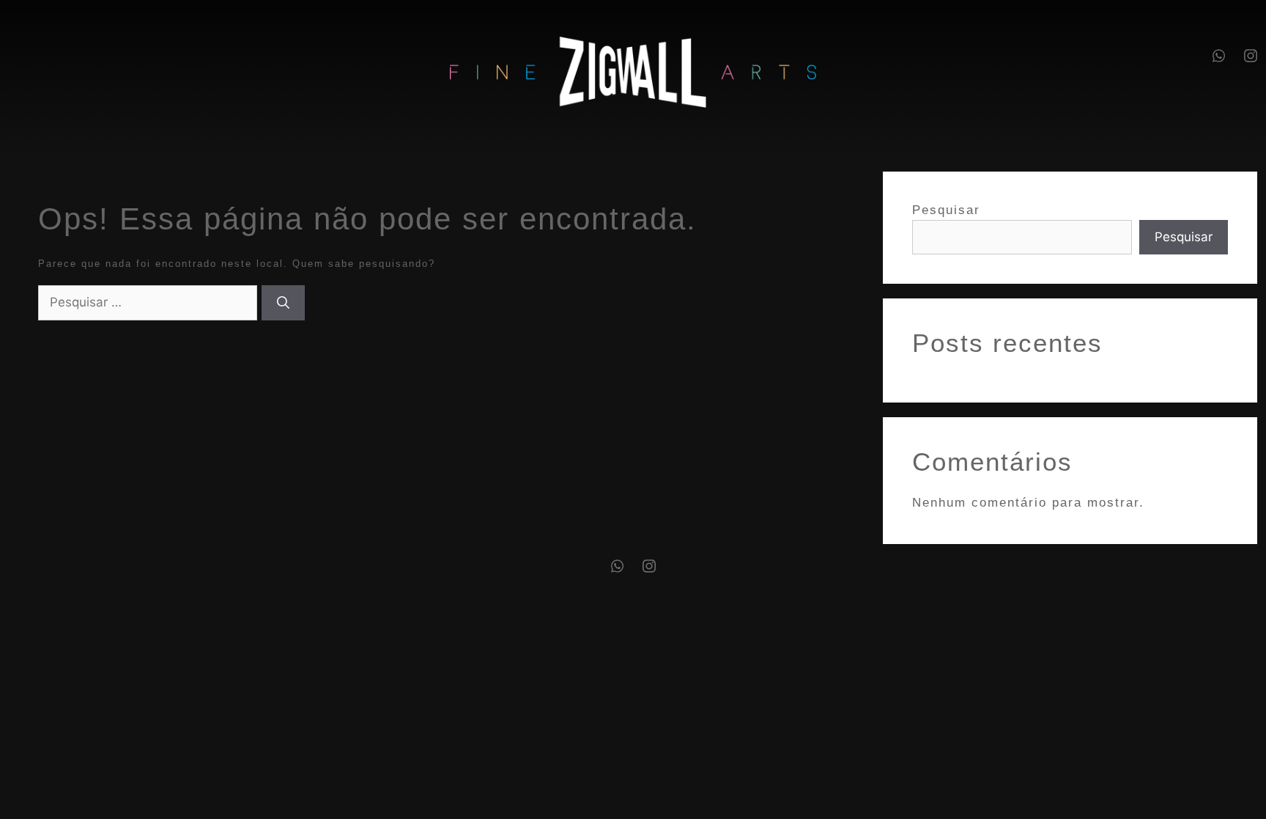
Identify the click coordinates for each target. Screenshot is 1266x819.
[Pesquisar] (283, 302)
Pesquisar (946, 210)
